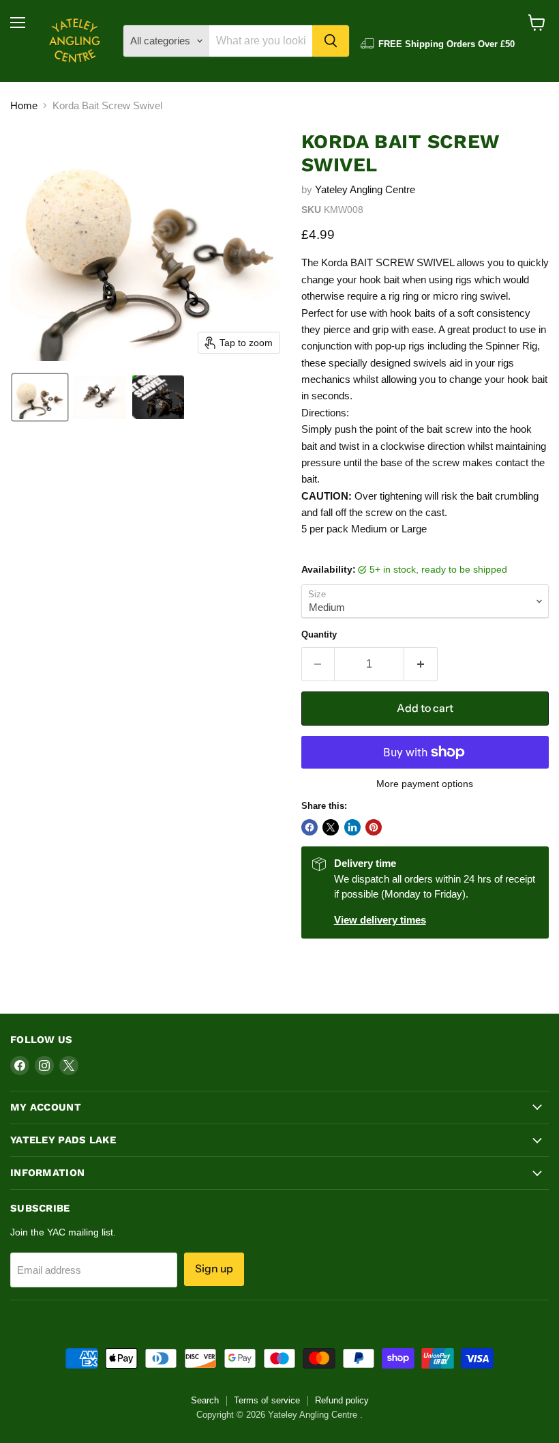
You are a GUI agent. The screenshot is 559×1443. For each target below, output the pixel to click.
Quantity (319, 634)
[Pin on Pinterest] (373, 827)
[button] (39, 397)
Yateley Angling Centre (365, 189)
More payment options (424, 783)
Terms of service (267, 1400)
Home (23, 105)
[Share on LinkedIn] (352, 827)
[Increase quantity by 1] (421, 664)
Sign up (214, 1268)
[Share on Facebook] (309, 827)
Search (205, 1400)
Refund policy (342, 1400)
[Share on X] (330, 827)
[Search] (330, 41)
